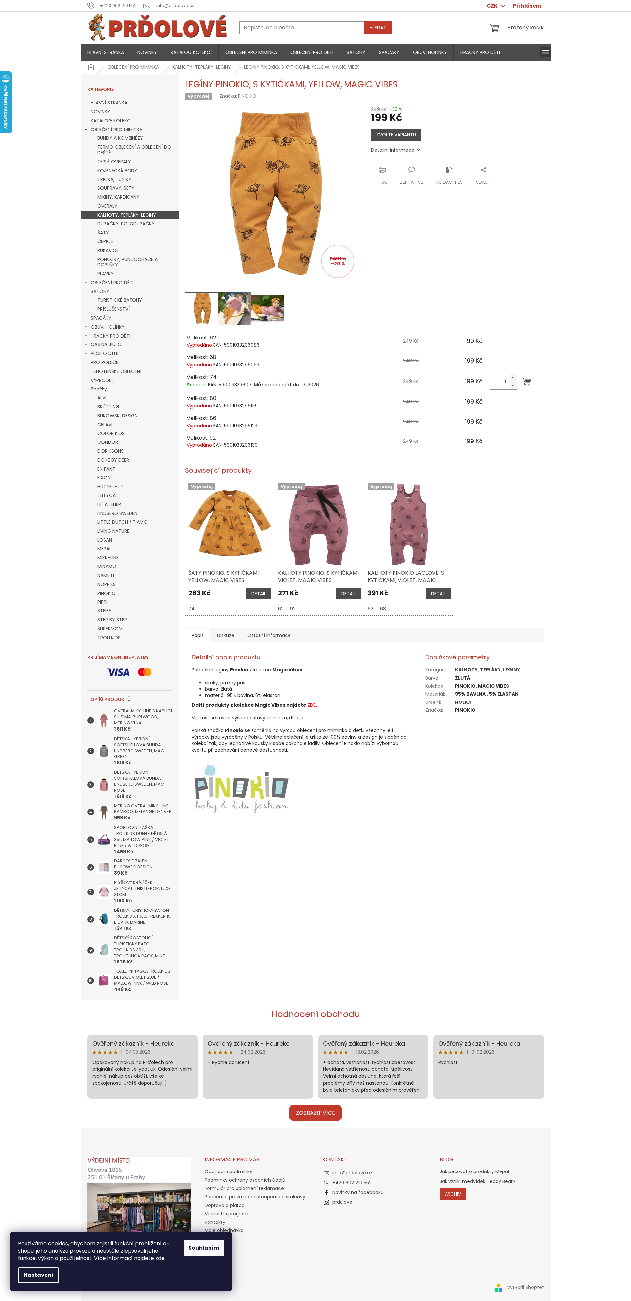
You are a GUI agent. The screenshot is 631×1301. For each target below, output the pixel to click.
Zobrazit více (315, 1113)
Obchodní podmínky (228, 1171)
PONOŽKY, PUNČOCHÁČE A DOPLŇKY (127, 262)
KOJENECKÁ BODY (117, 170)
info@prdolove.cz (352, 1173)
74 (191, 608)
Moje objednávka (224, 1230)
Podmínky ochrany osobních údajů (245, 1180)
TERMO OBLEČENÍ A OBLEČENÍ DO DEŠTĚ (134, 150)
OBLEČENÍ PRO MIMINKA (116, 129)
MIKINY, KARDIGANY (118, 197)
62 (281, 608)
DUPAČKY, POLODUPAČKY (126, 223)
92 (293, 608)
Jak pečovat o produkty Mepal (474, 1172)
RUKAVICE (108, 250)
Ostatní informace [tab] (269, 635)
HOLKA (463, 702)
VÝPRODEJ (102, 380)
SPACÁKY (101, 318)
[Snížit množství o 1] (513, 385)
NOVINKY (100, 111)
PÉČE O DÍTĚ (104, 353)
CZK (493, 5)
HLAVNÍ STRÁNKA (109, 102)
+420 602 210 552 (352, 1182)
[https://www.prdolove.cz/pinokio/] (241, 786)
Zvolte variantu (396, 134)
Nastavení (38, 1275)
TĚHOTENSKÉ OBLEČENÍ (116, 371)
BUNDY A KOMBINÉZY (120, 138)
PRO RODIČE (104, 362)
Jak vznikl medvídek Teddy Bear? (477, 1181)
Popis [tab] (198, 635)
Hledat (378, 28)
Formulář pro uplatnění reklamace (244, 1188)
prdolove (342, 1202)
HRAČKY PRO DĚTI (110, 336)
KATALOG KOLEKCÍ (111, 120)
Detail (258, 593)
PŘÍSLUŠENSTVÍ (113, 309)
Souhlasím (203, 1248)
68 (383, 608)
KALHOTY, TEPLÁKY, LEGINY (126, 215)
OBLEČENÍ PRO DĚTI (112, 282)
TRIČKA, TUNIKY (114, 179)
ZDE (311, 705)
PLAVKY (105, 273)
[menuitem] (106, 52)
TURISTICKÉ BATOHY (119, 300)
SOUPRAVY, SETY (115, 188)
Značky (99, 389)
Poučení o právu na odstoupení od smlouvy (255, 1196)
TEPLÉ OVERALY (114, 161)
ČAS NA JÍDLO (106, 344)
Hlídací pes (449, 182)
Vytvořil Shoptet (525, 1287)
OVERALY (107, 206)
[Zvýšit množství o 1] (513, 378)
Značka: (237, 96)
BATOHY (100, 291)
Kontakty (215, 1222)
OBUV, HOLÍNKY (108, 327)
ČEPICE (105, 241)
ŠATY (103, 232)
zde (160, 1258)
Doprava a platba (225, 1205)
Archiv (453, 1194)
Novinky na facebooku (358, 1192)
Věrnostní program (226, 1213)
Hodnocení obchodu (315, 1014)
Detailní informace (392, 150)
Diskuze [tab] (225, 635)
